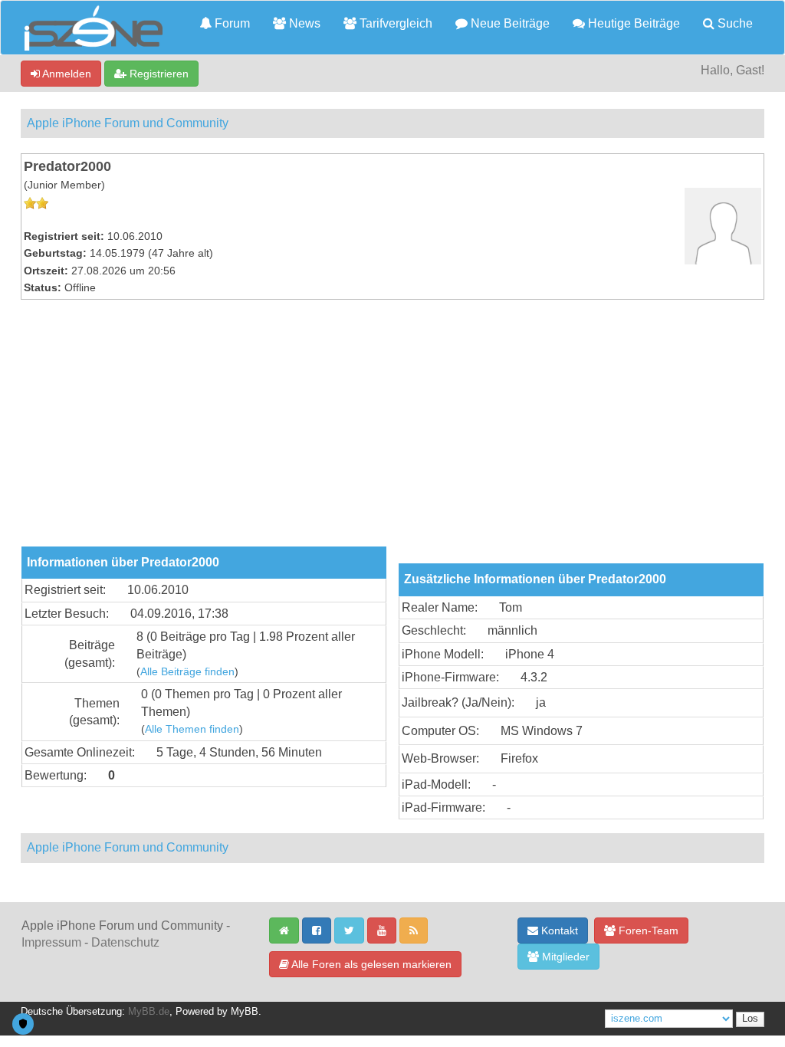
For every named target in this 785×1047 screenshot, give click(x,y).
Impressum (51, 942)
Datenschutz (125, 942)
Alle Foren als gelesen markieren (370, 964)
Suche (733, 23)
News (303, 23)
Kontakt (558, 930)
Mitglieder (564, 956)
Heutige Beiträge (632, 23)
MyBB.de (148, 1011)
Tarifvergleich (394, 23)
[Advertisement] (392, 431)
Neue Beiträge (509, 23)
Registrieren (157, 73)
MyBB (244, 1011)
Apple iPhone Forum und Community (127, 123)
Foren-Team (647, 930)
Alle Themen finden (192, 729)
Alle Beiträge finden (187, 672)
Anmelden (65, 73)
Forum (231, 23)
